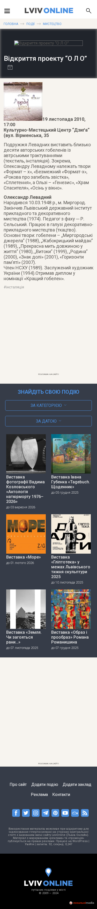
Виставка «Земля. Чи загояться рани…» (24, 637)
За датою (46, 421)
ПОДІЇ (30, 24)
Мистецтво (52, 24)
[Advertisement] (49, 334)
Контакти (61, 794)
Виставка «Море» (23, 557)
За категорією (46, 405)
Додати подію (44, 784)
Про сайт (18, 784)
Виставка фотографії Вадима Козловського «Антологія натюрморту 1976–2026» (25, 489)
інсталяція (15, 287)
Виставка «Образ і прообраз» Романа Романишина (70, 637)
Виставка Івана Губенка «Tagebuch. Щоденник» (70, 482)
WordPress (80, 841)
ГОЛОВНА (11, 24)
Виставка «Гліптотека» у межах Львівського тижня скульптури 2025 (70, 567)
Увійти (29, 844)
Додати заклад (77, 784)
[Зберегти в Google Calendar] (8, 68)
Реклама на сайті (48, 374)
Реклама (39, 794)
